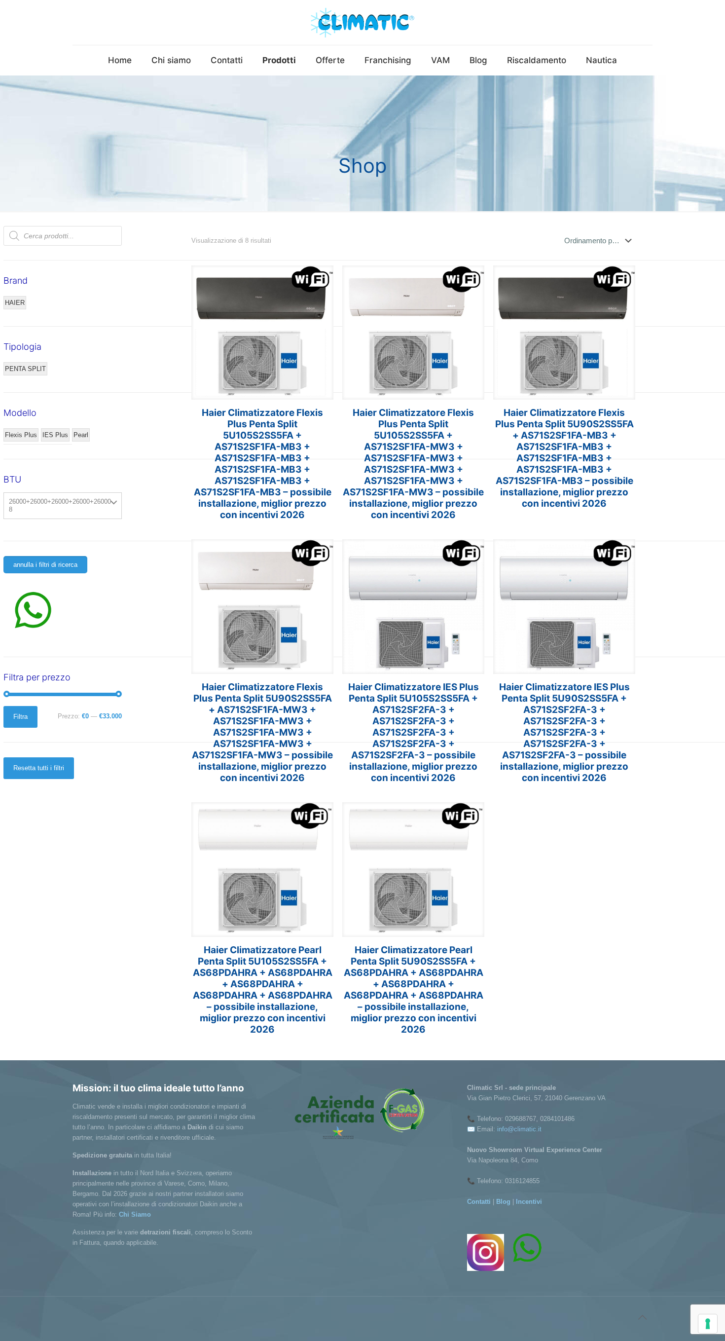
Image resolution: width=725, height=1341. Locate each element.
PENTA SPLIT (25, 368)
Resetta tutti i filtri (38, 768)
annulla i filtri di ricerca (45, 564)
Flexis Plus (21, 435)
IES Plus (55, 435)
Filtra (20, 716)
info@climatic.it (519, 1129)
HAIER (15, 302)
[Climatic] (362, 22)
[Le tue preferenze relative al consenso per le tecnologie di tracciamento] (707, 1323)
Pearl (80, 435)
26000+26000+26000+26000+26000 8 (60, 505)
